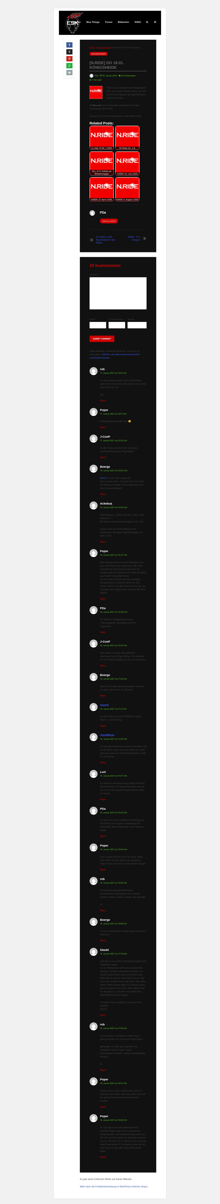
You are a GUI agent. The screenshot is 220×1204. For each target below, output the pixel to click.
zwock (104, 705)
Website (131, 319)
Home (92, 47)
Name (93, 319)
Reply (103, 400)
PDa (96, 75)
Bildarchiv (123, 22)
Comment (94, 275)
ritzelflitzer (107, 735)
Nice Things (93, 22)
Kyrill (102, 478)
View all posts (108, 221)
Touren (77, 22)
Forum (108, 22)
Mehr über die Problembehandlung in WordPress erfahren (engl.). (114, 1186)
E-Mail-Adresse (116, 319)
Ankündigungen (104, 47)
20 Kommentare (128, 75)
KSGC (138, 22)
